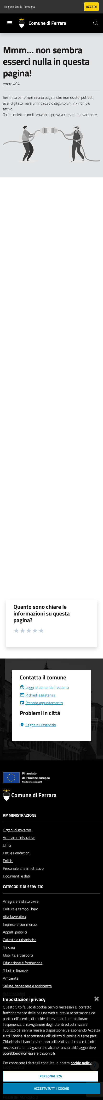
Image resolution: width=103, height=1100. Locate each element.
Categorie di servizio (23, 886)
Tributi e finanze (15, 970)
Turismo (9, 947)
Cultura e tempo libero (20, 909)
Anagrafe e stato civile (21, 901)
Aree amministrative (19, 837)
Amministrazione (19, 815)
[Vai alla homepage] (24, 23)
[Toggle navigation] (9, 22)
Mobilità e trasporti (18, 955)
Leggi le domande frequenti (47, 687)
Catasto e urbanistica (19, 940)
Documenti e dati (16, 876)
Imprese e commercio (20, 924)
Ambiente (10, 978)
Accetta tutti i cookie (51, 1088)
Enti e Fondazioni (16, 853)
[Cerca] (96, 23)
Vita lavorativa (14, 917)
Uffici (7, 845)
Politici (8, 861)
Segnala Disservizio (40, 725)
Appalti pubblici (15, 932)
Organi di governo (17, 830)
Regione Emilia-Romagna (19, 7)
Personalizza (51, 1076)
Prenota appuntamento (44, 703)
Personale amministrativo (23, 868)
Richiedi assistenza (40, 695)
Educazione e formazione (22, 963)
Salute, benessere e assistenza (27, 986)
